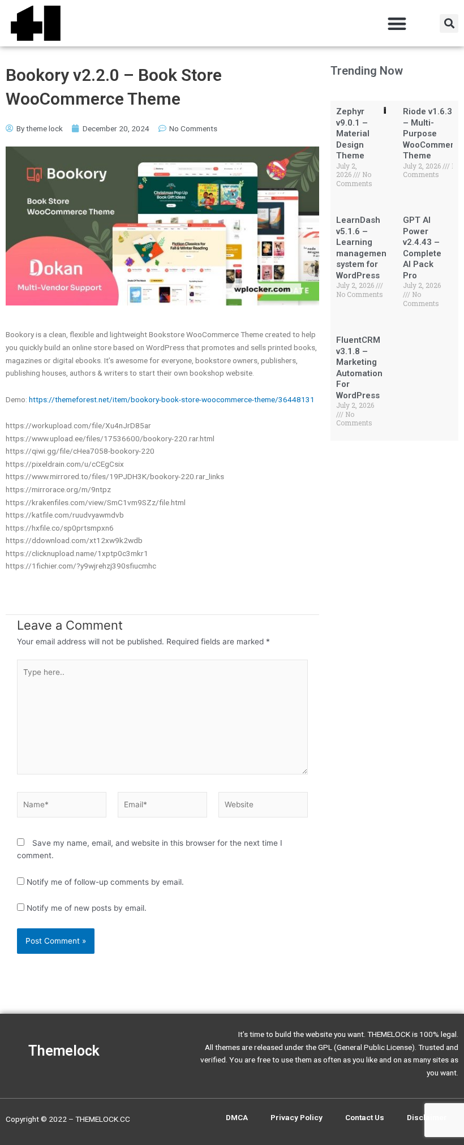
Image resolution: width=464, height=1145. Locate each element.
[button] (398, 23)
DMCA (237, 1117)
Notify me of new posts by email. (87, 907)
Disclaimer (427, 1117)
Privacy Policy (296, 1117)
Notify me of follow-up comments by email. (105, 881)
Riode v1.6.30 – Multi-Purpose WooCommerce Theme (433, 133)
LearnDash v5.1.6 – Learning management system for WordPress (362, 248)
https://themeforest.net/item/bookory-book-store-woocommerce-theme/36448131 (172, 399)
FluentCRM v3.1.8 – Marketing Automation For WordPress (359, 368)
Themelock (64, 1051)
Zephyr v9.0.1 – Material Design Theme (353, 133)
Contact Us (364, 1117)
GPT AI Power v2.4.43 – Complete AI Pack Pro (422, 248)
